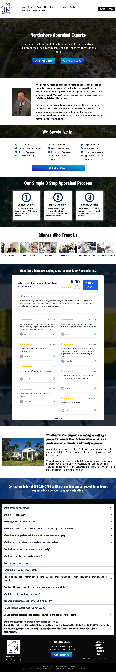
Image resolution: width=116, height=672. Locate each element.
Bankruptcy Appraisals (61, 152)
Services (31, 7)
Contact (73, 7)
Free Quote (63, 7)
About (39, 7)
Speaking (99, 650)
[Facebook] (84, 658)
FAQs (97, 653)
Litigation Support (92, 144)
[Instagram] (100, 658)
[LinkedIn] (89, 658)
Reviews (53, 7)
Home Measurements (93, 152)
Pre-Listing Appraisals (60, 148)
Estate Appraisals (26, 144)
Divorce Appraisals (26, 152)
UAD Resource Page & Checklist (33, 11)
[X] (105, 658)
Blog (46, 7)
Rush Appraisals (91, 148)
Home (23, 7)
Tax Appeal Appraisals (60, 144)
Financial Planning (26, 155)
